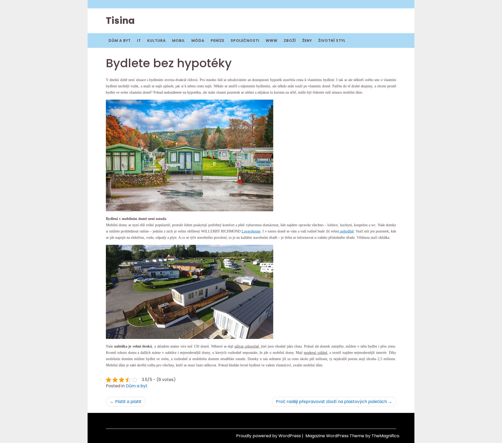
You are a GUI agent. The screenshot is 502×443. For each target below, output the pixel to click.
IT (139, 40)
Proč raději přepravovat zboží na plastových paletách (331, 402)
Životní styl (332, 40)
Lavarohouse (251, 231)
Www (271, 40)
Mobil (178, 40)
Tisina (120, 20)
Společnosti (245, 40)
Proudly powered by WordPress (269, 436)
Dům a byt (120, 40)
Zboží (290, 40)
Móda (197, 40)
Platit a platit (128, 402)
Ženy (307, 40)
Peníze (217, 40)
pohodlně (346, 231)
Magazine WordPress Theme (335, 436)
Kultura (156, 40)
